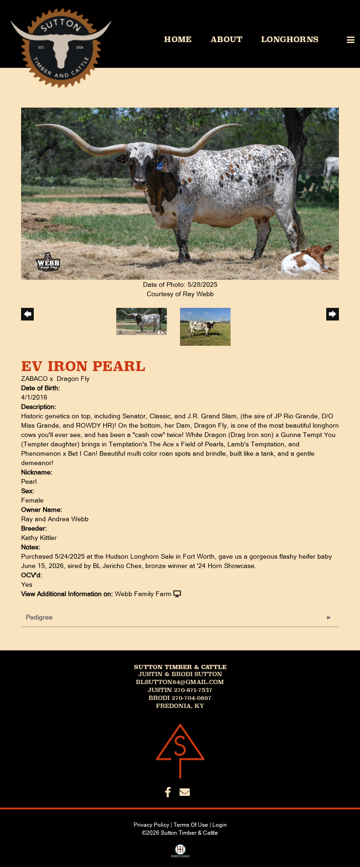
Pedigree (39, 617)
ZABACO (34, 378)
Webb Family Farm (143, 593)
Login (219, 825)
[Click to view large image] (180, 193)
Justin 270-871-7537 (180, 690)
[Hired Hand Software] (180, 854)
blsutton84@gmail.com (180, 682)
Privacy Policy (151, 825)
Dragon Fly (73, 378)
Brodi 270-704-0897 (180, 698)
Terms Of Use (190, 825)
